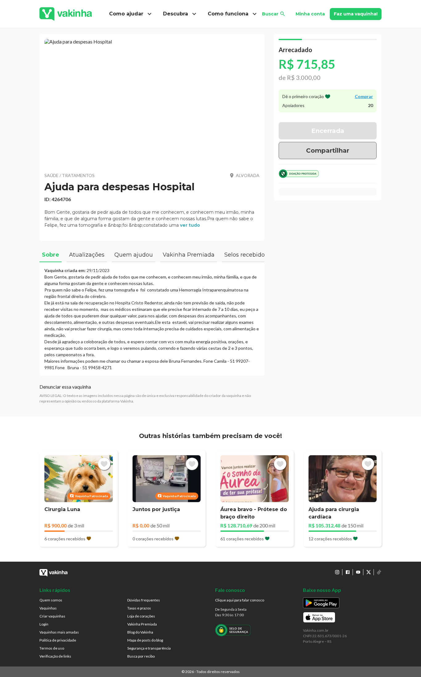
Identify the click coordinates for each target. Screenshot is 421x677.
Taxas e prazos (139, 608)
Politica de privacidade (57, 640)
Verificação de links (55, 656)
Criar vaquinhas (52, 616)
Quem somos (50, 600)
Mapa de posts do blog (145, 640)
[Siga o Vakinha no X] (368, 572)
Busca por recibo (141, 656)
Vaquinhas (48, 608)
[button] (152, 102)
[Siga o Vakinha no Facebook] (347, 572)
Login (43, 624)
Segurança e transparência (149, 648)
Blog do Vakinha (140, 632)
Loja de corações (141, 616)
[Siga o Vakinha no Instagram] (337, 572)
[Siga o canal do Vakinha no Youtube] (358, 572)
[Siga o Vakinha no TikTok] (379, 572)
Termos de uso (51, 648)
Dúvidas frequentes (143, 600)
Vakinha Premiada (142, 624)
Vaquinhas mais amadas (59, 632)
